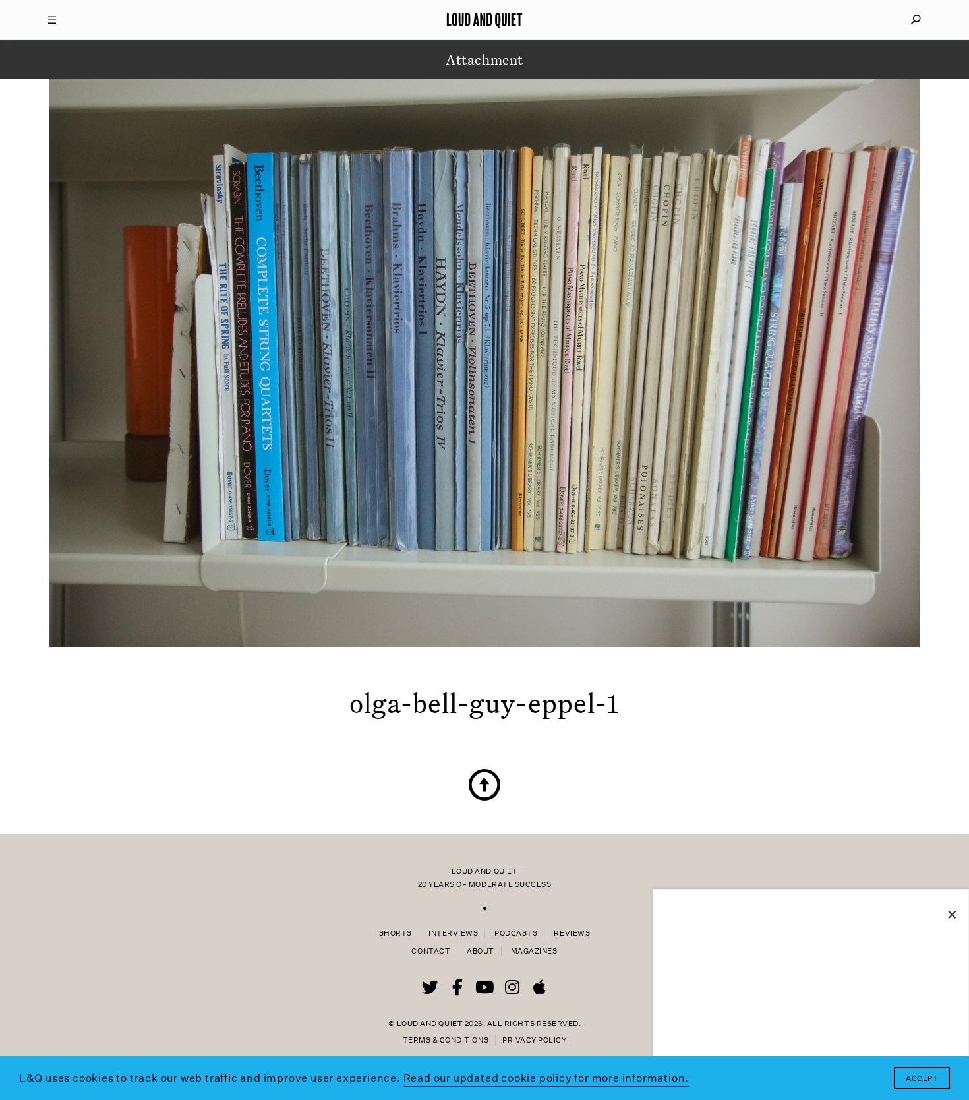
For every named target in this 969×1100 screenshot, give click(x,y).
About (480, 951)
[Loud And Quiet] (484, 20)
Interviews (453, 933)
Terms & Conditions (445, 1040)
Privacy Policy (534, 1040)
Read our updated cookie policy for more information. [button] (546, 1078)
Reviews (572, 933)
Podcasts (515, 933)
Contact (430, 951)
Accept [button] (922, 1079)
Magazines (534, 951)
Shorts (395, 933)
